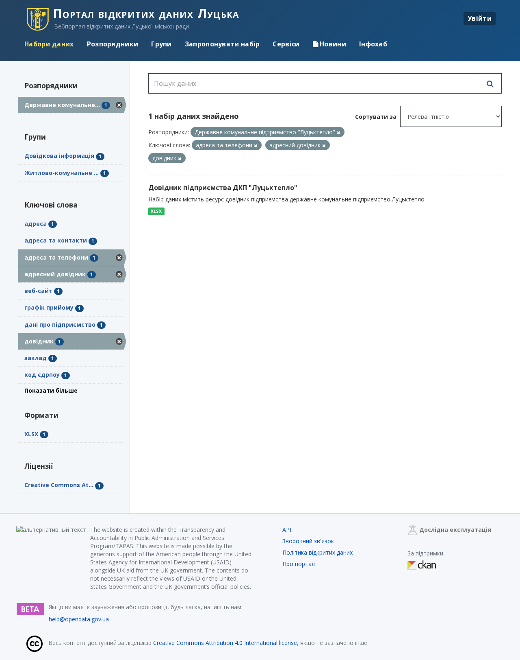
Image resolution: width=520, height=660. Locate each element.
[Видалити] (338, 132)
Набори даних (49, 43)
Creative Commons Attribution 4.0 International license (225, 643)
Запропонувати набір (222, 43)
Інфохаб (373, 43)
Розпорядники (113, 43)
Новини (332, 43)
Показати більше (51, 390)
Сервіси (286, 43)
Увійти (480, 18)
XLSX (156, 211)
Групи (161, 43)
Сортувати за (375, 116)
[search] (491, 83)
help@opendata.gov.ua (79, 619)
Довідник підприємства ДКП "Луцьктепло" (222, 187)
